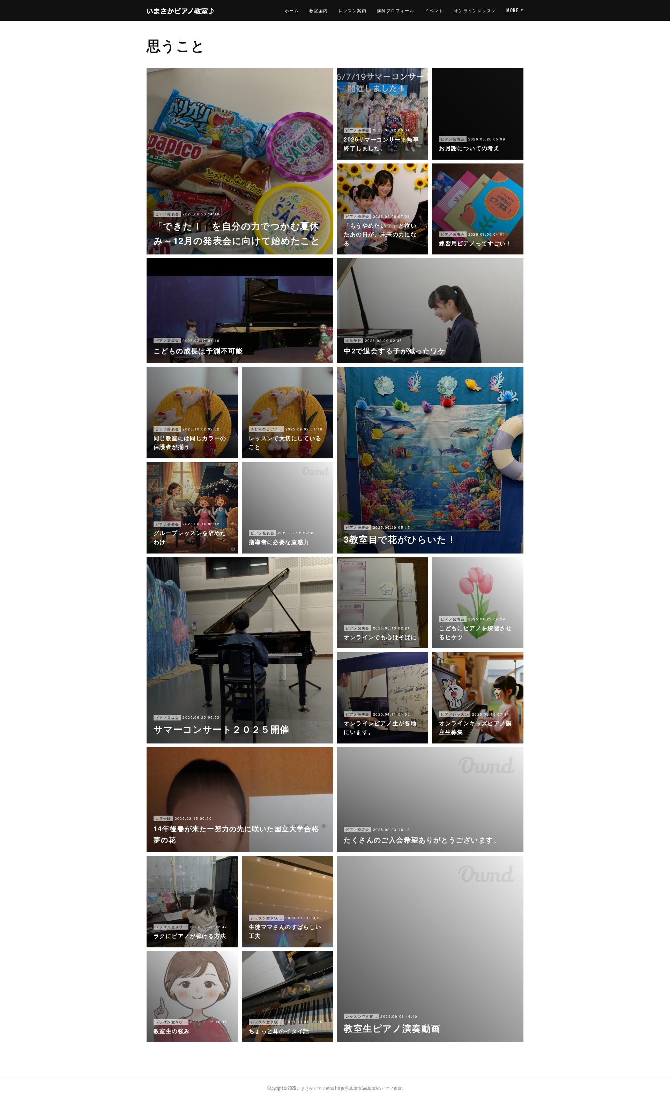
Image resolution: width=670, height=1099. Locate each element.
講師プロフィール (395, 10)
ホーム (292, 10)
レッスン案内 (352, 10)
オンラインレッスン (475, 10)
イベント (434, 10)
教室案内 (318, 10)
